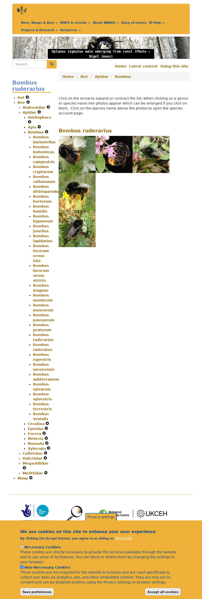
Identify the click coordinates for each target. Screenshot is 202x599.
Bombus (36, 132)
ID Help (155, 22)
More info (124, 538)
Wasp (23, 478)
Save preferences (36, 592)
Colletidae (33, 453)
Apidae (30, 112)
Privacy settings (101, 517)
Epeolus (36, 429)
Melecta (36, 439)
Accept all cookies (162, 592)
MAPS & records (74, 22)
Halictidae (33, 458)
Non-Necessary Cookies (47, 567)
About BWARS (104, 22)
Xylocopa (37, 448)
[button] (25, 48)
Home (121, 66)
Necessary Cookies (42, 547)
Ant (21, 98)
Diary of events (134, 22)
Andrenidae (35, 107)
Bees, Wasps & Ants (38, 22)
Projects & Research (38, 30)
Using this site (174, 66)
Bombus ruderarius (85, 131)
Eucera (35, 434)
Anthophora (39, 117)
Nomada (36, 444)
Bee (21, 103)
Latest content (143, 66)
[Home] (21, 10)
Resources (69, 30)
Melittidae (33, 473)
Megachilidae (36, 463)
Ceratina (37, 424)
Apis (32, 127)
